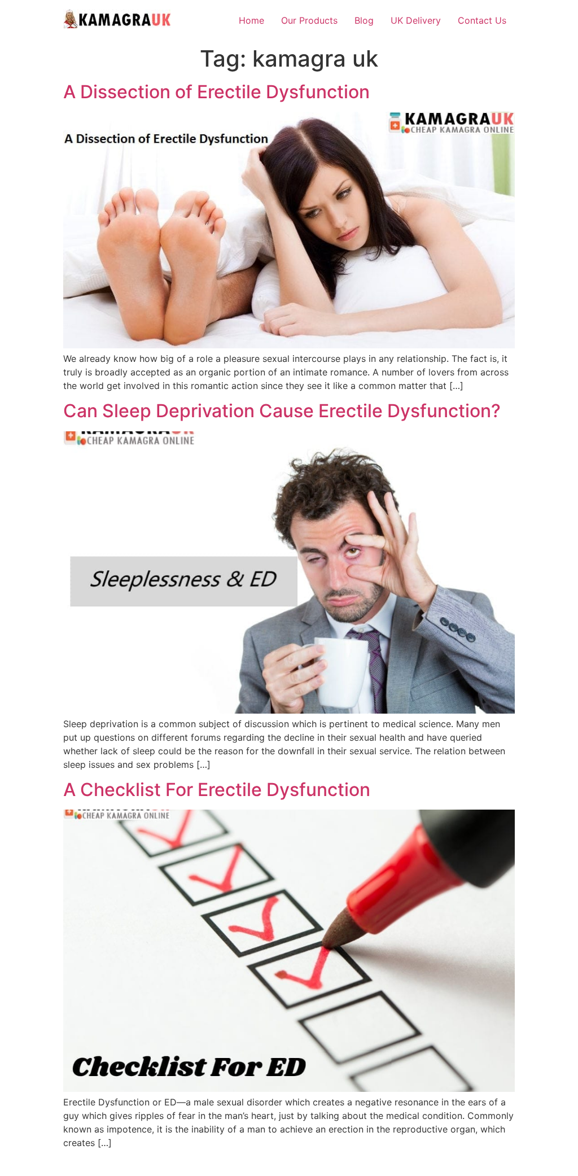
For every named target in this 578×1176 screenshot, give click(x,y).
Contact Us (482, 20)
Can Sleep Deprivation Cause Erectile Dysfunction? (282, 411)
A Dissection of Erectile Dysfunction (216, 92)
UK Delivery (416, 20)
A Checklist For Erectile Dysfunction (216, 790)
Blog (364, 20)
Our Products (309, 20)
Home (251, 20)
